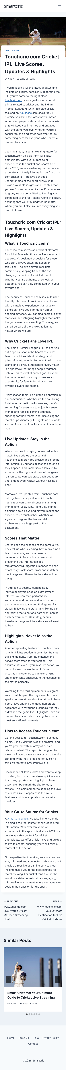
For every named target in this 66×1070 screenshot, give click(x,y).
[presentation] (33, 967)
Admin (11, 79)
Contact (33, 1043)
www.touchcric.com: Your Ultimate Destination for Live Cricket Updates (49, 910)
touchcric (26, 112)
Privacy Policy (50, 1037)
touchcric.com (13, 100)
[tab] (27, 1014)
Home (11, 1037)
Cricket (16, 50)
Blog (7, 50)
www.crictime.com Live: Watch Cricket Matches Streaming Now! (16, 910)
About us (23, 1037)
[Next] (57, 979)
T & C (35, 1037)
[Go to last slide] (8, 979)
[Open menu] (59, 6)
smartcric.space (18, 818)
